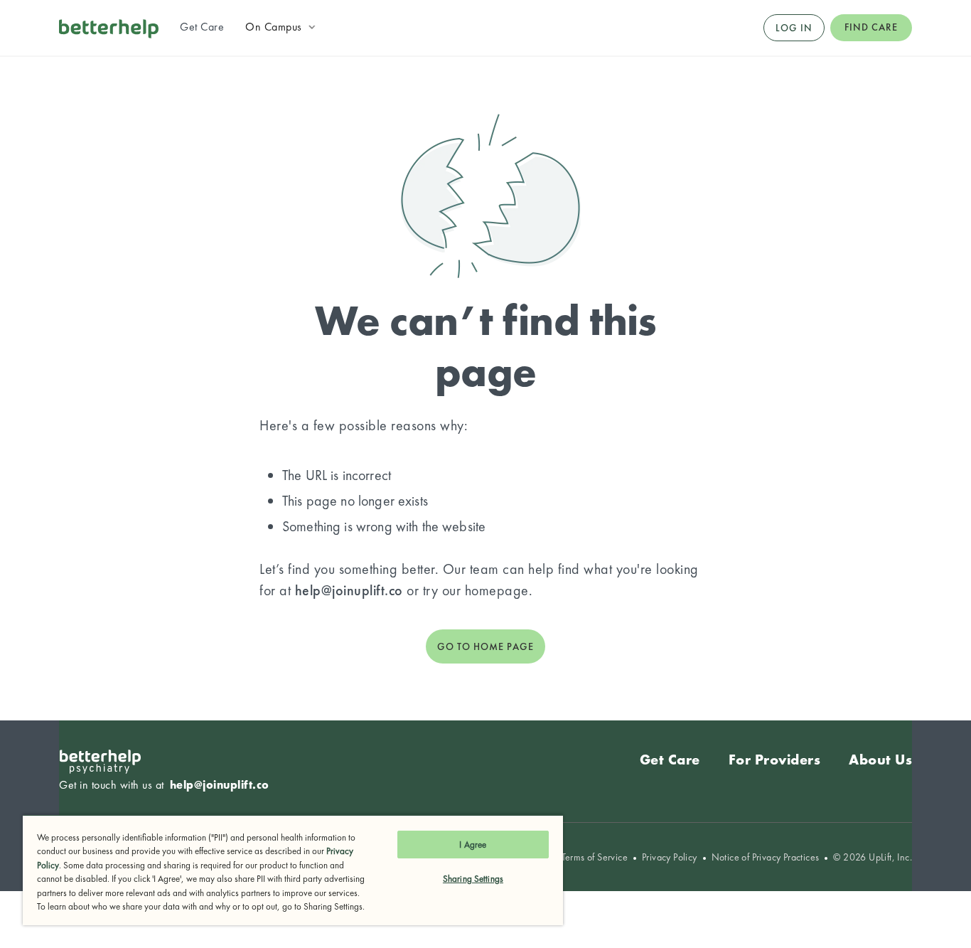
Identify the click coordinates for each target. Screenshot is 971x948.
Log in (794, 27)
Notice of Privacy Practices (766, 857)
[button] (281, 27)
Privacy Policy (669, 857)
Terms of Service (595, 857)
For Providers (775, 759)
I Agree (472, 844)
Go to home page (485, 646)
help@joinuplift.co (349, 590)
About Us (880, 759)
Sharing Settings (473, 879)
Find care (871, 27)
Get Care (670, 759)
